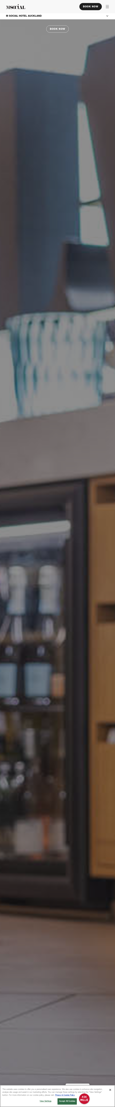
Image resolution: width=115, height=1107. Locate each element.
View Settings (45, 1101)
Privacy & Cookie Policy (65, 1095)
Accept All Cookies (67, 1101)
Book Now (90, 7)
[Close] (110, 1090)
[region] (57, 1096)
